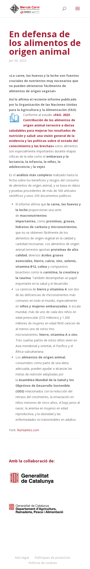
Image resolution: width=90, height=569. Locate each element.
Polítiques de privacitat (52, 557)
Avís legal (22, 557)
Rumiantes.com (28, 430)
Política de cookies (43, 563)
